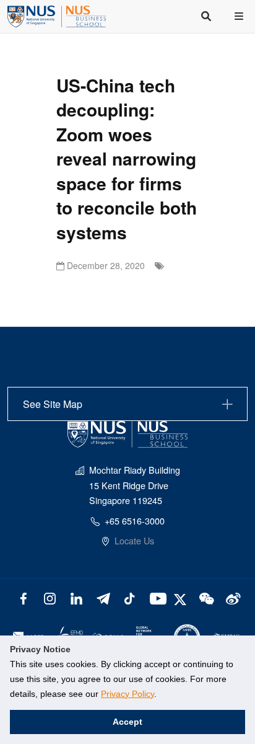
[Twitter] (181, 597)
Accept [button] (127, 722)
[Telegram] (103, 597)
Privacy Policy (127, 694)
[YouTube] (155, 597)
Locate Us (134, 540)
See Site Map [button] (52, 404)
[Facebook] (23, 597)
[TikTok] (129, 597)
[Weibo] (231, 597)
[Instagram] (49, 597)
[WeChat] (205, 597)
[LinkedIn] (76, 597)
